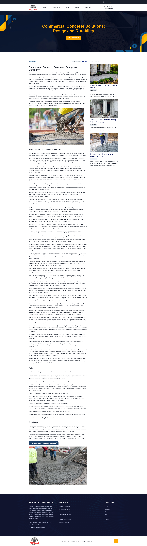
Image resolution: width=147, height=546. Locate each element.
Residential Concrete (65, 512)
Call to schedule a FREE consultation (43, 443)
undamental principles (68, 192)
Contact (88, 7)
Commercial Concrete (65, 514)
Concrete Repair (63, 517)
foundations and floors (55, 79)
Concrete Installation (65, 519)
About (77, 7)
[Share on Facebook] (83, 61)
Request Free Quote (113, 2)
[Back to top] (116, 541)
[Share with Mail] (86, 61)
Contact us (45, 512)
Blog (67, 7)
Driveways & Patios (64, 509)
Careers (107, 519)
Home (44, 7)
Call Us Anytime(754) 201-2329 (109, 7)
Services (55, 7)
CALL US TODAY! (73, 38)
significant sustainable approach (56, 275)
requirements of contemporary (42, 329)
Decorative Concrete (64, 506)
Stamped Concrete (64, 522)
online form (34, 514)
